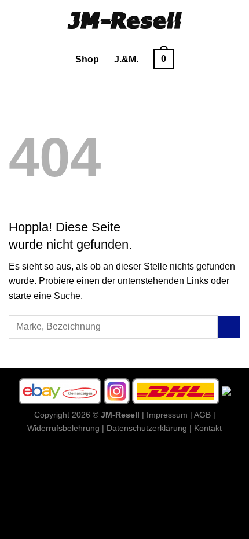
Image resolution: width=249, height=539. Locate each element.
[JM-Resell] (124, 20)
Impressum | (169, 414)
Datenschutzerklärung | (149, 428)
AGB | (204, 414)
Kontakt (208, 428)
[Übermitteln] (229, 327)
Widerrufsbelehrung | (65, 428)
